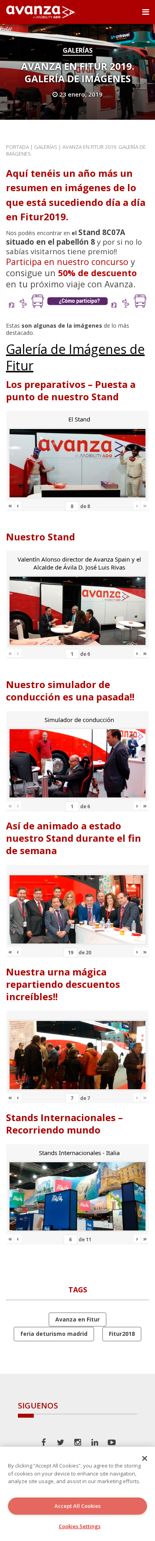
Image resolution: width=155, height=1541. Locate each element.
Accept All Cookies (77, 1505)
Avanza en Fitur (77, 1319)
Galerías (78, 50)
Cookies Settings (80, 1526)
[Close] (144, 1458)
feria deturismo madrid (53, 1333)
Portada (17, 146)
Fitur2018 (122, 1333)
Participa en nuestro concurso (67, 261)
